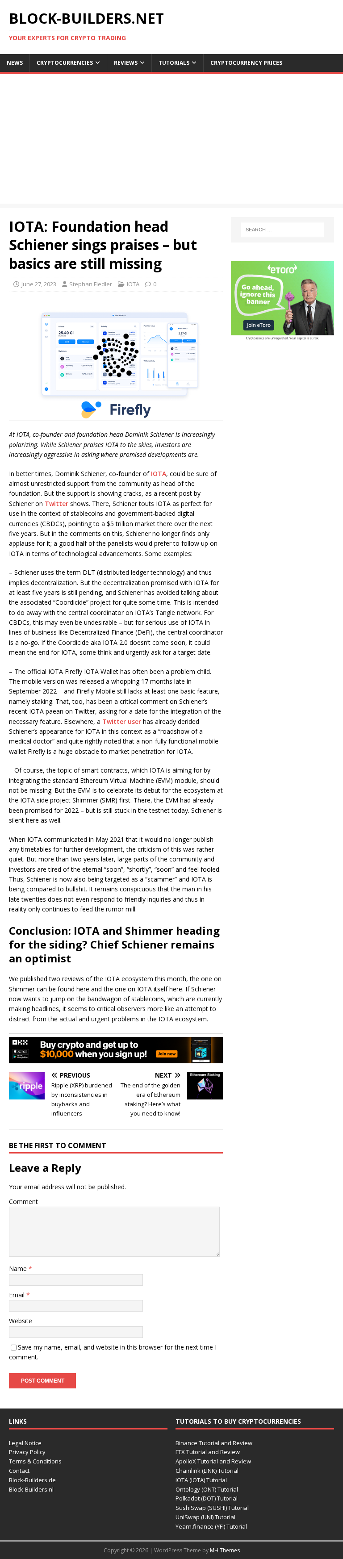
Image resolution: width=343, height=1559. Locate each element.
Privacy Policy (27, 1452)
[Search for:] (282, 229)
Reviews (126, 63)
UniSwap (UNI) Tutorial (205, 1517)
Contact (19, 1471)
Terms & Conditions (35, 1461)
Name (19, 1268)
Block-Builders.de (32, 1480)
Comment (23, 1201)
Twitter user (121, 721)
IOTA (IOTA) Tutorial (201, 1480)
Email (17, 1295)
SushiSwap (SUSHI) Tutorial (212, 1508)
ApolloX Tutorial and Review (213, 1461)
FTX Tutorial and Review (208, 1452)
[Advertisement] (171, 141)
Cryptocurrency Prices (246, 63)
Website (20, 1321)
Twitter (56, 503)
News (15, 63)
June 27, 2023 (38, 284)
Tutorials (174, 63)
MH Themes (225, 1550)
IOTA (133, 284)
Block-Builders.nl (31, 1489)
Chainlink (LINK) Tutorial (207, 1471)
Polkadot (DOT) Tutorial (207, 1498)
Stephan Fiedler (90, 284)
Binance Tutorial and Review (214, 1443)
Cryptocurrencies (65, 63)
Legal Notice (25, 1443)
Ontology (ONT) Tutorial (207, 1489)
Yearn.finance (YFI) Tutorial (211, 1526)
